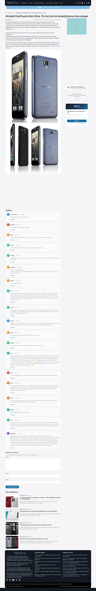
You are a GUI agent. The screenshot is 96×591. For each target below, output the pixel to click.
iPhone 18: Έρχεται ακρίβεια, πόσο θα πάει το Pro (34, 538)
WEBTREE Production (19, 586)
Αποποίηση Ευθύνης (60, 583)
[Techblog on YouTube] (82, 3)
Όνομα (7, 473)
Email (7, 479)
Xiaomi (57, 7)
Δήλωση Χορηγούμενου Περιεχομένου (39, 583)
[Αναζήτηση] (76, 3)
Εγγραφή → (76, 120)
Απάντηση (12, 219)
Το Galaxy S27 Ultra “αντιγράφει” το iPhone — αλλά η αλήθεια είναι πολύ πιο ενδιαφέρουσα (40, 498)
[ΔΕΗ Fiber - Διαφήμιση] (77, 26)
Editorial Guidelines (68, 583)
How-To (31, 3)
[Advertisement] (33, 191)
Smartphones (24, 3)
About (14, 586)
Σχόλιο (7, 457)
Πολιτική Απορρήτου (81, 123)
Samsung (52, 7)
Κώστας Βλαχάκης (57, 19)
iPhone (46, 7)
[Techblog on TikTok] (86, 3)
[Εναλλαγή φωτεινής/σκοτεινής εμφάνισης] (89, 3)
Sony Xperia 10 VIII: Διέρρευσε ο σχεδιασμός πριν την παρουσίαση (38, 511)
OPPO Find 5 (54, 46)
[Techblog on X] (84, 3)
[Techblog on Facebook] (7, 579)
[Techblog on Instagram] (80, 3)
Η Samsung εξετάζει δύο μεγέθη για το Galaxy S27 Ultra (35, 525)
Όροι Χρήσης (8, 583)
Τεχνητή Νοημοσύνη (39, 3)
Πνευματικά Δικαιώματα (51, 583)
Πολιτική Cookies (27, 583)
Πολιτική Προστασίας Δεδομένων (17, 583)
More (61, 3)
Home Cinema (49, 3)
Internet (56, 3)
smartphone (28, 32)
